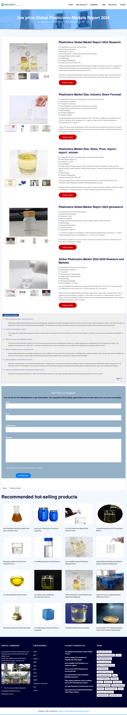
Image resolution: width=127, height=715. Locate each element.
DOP (34, 669)
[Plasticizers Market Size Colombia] (79, 613)
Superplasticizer (102, 695)
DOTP (35, 676)
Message (9, 437)
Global (5, 488)
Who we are (113, 5)
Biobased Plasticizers (104, 652)
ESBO (35, 680)
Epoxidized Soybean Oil (105, 672)
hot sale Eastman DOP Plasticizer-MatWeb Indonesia (77, 676)
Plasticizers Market (15, 488)
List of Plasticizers (103, 679)
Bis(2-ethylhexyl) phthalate (106, 655)
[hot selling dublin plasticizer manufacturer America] (48, 580)
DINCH (35, 659)
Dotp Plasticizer (102, 669)
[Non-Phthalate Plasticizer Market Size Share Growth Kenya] (17, 513)
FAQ (103, 5)
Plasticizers (117, 682)
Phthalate (114, 679)
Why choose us (81, 5)
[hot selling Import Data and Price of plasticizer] (48, 613)
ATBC (35, 652)
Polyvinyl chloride (111, 689)
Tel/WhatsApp (11, 426)
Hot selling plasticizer (104, 675)
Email (8, 414)
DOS (34, 673)
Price (120, 689)
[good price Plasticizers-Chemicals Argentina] (48, 513)
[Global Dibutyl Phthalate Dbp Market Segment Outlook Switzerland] (110, 547)
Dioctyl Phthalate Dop (104, 658)
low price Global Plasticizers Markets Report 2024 (68, 22)
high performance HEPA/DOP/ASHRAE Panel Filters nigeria (79, 691)
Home (71, 5)
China (118, 655)
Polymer (100, 689)
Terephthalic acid (116, 695)
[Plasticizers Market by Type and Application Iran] (17, 547)
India (115, 675)
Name (8, 402)
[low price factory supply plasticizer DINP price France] (110, 580)
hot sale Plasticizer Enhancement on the (79, 686)
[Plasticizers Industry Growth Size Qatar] (17, 613)
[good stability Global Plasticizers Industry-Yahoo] (79, 547)
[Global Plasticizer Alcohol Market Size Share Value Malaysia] (79, 580)
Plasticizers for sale (103, 685)
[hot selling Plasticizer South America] (48, 547)
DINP (35, 662)
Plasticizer (94, 5)
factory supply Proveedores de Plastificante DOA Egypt (76, 658)
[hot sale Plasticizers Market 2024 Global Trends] (79, 513)
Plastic (100, 682)
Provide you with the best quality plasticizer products (73, 711)
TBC (34, 687)
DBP (34, 655)
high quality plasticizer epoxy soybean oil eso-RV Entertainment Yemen (78, 681)
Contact (123, 5)
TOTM (35, 690)
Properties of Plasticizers (105, 692)
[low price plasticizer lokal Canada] (17, 580)
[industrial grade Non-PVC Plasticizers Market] (110, 513)
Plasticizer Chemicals (40, 683)
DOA (34, 666)
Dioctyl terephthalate (104, 662)
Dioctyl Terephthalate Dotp (106, 665)
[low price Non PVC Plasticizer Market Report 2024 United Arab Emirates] (110, 613)
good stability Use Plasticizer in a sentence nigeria (76, 664)
